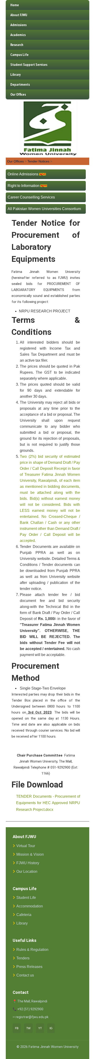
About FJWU (18, 14)
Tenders (23, 958)
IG (51, 1028)
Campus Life (19, 54)
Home (14, 5)
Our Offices (18, 94)
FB (16, 1028)
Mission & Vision (30, 854)
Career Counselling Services (31, 197)
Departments (20, 84)
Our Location (26, 871)
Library (15, 74)
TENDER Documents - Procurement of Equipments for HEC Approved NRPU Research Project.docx (48, 803)
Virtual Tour (25, 846)
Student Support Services (28, 64)
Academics (18, 34)
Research (16, 44)
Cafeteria (23, 915)
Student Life (26, 898)
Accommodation (29, 906)
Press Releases (29, 967)
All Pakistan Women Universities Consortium (44, 209)
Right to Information (23, 186)
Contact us (25, 975)
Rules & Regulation (32, 950)
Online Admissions (23, 174)
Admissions (18, 24)
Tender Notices (38, 161)
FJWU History (27, 863)
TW (28, 1028)
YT (40, 1028)
